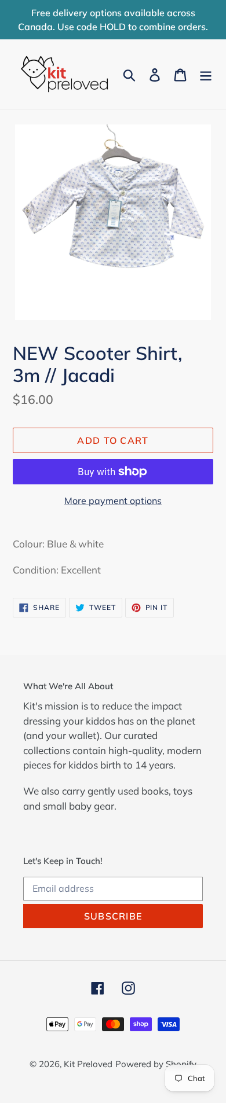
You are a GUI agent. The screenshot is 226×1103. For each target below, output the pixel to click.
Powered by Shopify (155, 1063)
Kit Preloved (88, 1063)
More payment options (113, 500)
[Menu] (205, 73)
